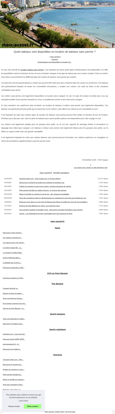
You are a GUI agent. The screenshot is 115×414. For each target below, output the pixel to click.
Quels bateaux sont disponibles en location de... (55, 62)
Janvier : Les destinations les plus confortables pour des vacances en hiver (45, 213)
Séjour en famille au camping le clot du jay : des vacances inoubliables (44, 194)
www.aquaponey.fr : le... (11, 344)
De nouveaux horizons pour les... (14, 303)
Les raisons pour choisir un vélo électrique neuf (90, 167)
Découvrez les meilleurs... (12, 349)
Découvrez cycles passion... (13, 233)
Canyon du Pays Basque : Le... (14, 308)
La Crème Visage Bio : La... (12, 248)
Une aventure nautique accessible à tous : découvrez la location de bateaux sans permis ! (51, 209)
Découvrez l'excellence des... (13, 324)
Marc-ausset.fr (49, 412)
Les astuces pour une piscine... (14, 243)
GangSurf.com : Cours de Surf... (14, 334)
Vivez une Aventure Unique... (13, 298)
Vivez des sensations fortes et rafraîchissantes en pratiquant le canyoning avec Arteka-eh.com (52, 198)
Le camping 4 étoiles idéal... (13, 253)
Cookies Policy (60, 412)
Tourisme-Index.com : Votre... (13, 359)
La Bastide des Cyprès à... (12, 263)
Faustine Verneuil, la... (11, 288)
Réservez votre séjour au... (12, 389)
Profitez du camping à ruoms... (14, 369)
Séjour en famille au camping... (14, 379)
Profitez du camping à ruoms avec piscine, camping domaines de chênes (45, 186)
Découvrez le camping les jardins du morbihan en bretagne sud (41, 182)
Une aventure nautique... (11, 399)
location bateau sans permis (32, 70)
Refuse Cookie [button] (14, 406)
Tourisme (54, 59)
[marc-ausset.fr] (57, 24)
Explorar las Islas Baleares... (13, 395)
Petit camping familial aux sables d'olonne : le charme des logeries (42, 190)
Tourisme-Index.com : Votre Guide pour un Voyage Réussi (39, 178)
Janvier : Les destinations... (12, 404)
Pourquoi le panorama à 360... (13, 268)
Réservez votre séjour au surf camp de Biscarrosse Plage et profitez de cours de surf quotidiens (53, 202)
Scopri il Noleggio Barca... (12, 258)
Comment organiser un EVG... (13, 278)
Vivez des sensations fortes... (13, 384)
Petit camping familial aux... (12, 374)
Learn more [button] (23, 400)
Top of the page (70, 412)
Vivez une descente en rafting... (14, 319)
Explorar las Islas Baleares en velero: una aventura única (39, 206)
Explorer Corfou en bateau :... (13, 293)
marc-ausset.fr (55, 57)
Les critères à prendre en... (12, 238)
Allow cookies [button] (32, 406)
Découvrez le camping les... (12, 364)
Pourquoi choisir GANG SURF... (14, 339)
